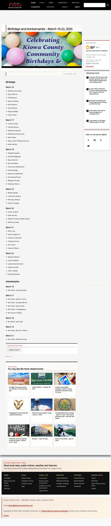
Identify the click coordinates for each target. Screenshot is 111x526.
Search (93, 478)
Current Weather (61, 478)
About (77, 7)
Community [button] (62, 3)
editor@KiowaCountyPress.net (20, 505)
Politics (6, 486)
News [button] (51, 3)
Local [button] (41, 3)
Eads (23, 486)
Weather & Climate (62, 481)
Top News (7, 478)
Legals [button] (64, 7)
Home (33, 3)
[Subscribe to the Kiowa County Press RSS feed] (101, 140)
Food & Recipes (79, 478)
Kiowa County (14, 350)
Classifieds (35, 7)
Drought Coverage (62, 484)
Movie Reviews (79, 481)
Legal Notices (43, 491)
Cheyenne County (27, 481)
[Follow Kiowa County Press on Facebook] (95, 140)
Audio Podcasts (79, 484)
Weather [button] (75, 3)
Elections (7, 488)
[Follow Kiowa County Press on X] (88, 140)
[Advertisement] (96, 215)
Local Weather (61, 486)
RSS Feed (94, 481)
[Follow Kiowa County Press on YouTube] (88, 146)
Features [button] (50, 7)
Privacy (93, 488)
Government (43, 478)
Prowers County (27, 484)
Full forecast (89, 66)
